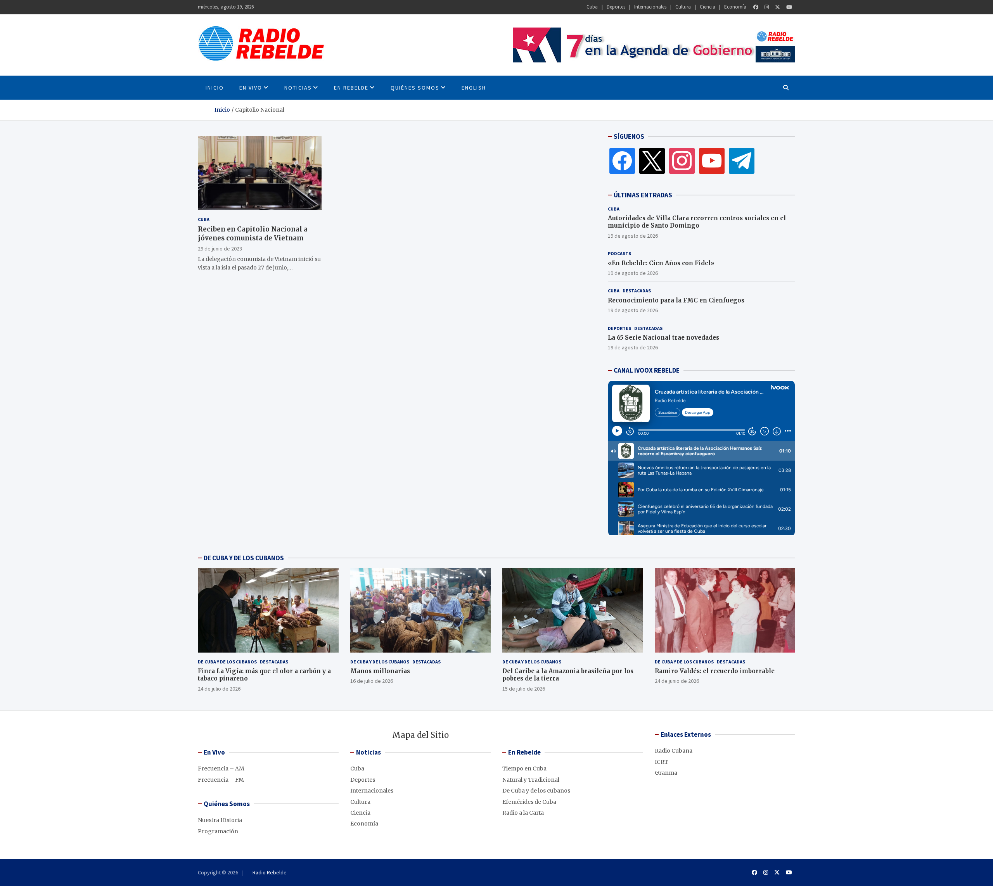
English (474, 87)
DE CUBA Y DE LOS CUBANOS (244, 558)
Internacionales (650, 6)
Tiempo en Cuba (524, 768)
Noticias (298, 87)
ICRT (661, 761)
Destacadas (637, 291)
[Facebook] (755, 7)
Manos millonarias (380, 671)
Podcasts (619, 253)
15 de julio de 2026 (523, 688)
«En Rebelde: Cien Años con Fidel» (661, 263)
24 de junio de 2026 (677, 680)
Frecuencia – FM (221, 779)
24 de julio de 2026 (219, 688)
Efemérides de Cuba (529, 801)
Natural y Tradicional (530, 779)
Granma (666, 772)
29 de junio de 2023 (220, 248)
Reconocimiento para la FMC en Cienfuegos (676, 300)
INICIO (215, 87)
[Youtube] (789, 7)
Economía (735, 6)
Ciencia (707, 6)
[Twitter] (777, 7)
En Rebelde (351, 87)
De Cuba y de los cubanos (227, 662)
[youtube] (712, 160)
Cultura (683, 6)
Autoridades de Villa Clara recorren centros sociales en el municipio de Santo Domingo (697, 222)
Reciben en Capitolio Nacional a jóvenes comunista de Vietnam (253, 233)
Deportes (616, 6)
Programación (218, 831)
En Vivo (250, 87)
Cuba (592, 6)
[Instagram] (766, 7)
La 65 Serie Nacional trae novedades (663, 337)
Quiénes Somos (415, 87)
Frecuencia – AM (221, 768)
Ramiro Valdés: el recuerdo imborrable (715, 671)
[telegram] (741, 160)
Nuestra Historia (220, 820)
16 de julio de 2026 (371, 680)
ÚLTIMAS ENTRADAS (643, 195)
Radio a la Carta (523, 812)
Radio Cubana (673, 750)
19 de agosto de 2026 (633, 235)
